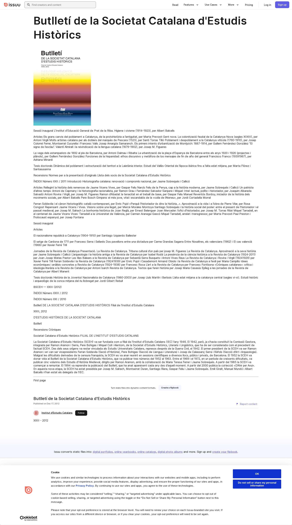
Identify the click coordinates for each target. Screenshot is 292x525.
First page (39, 380)
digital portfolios (103, 451)
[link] (175, 4)
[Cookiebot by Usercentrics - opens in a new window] (28, 518)
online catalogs (146, 451)
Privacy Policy (85, 485)
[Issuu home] (12, 5)
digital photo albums (170, 451)
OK (257, 473)
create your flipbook (224, 451)
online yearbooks (125, 451)
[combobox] (63, 5)
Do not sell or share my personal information (257, 484)
